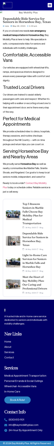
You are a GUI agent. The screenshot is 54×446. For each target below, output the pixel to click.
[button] (50, 5)
